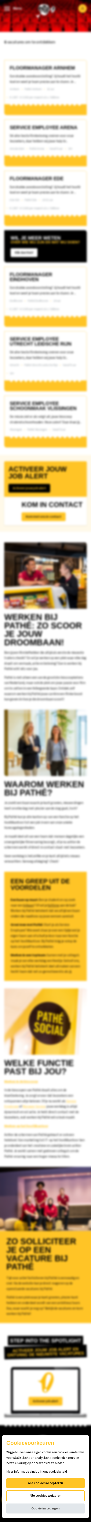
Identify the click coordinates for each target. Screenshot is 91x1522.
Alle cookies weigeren (46, 1495)
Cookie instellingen (45, 1508)
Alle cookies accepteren (45, 1483)
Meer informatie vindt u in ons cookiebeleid (36, 1471)
